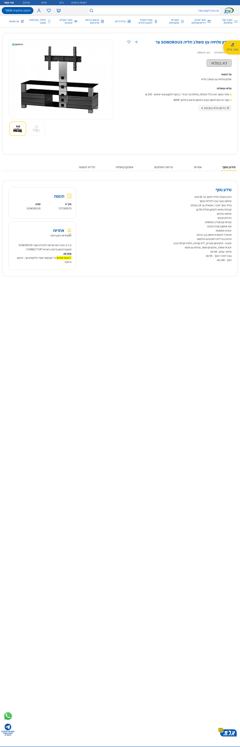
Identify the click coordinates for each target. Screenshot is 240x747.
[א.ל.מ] (229, 10)
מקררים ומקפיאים (174, 21)
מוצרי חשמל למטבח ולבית (145, 21)
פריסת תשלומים (163, 167)
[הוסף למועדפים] (129, 42)
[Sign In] (39, 10)
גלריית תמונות (87, 167)
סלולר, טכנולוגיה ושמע (37, 21)
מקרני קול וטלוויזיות (227, 21)
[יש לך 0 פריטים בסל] (58, 10)
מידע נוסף (229, 167)
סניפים (26, 2)
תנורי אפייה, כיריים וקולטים (199, 21)
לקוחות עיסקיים (79, 2)
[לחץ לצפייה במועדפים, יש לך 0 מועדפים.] (49, 10)
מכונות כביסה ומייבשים (92, 21)
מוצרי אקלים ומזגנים (66, 21)
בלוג (61, 2)
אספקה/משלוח (124, 167)
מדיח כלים (120, 21)
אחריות (198, 167)
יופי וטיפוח (14, 21)
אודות (44, 2)
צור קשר (9, 2)
